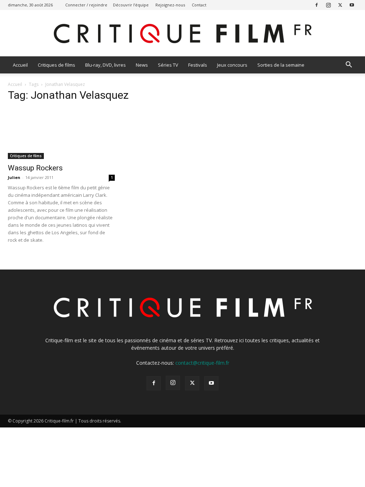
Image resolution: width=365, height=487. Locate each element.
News (142, 65)
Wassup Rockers (35, 168)
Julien (14, 177)
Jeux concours (232, 65)
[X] (340, 5)
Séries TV (168, 65)
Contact (199, 4)
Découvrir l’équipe (131, 4)
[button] (348, 65)
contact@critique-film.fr (202, 362)
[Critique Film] (182, 34)
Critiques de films (56, 65)
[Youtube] (351, 5)
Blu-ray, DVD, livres (105, 65)
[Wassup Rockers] (61, 134)
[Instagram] (328, 5)
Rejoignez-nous (170, 4)
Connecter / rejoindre (86, 4)
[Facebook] (316, 5)
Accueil (20, 65)
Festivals (197, 65)
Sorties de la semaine (280, 65)
